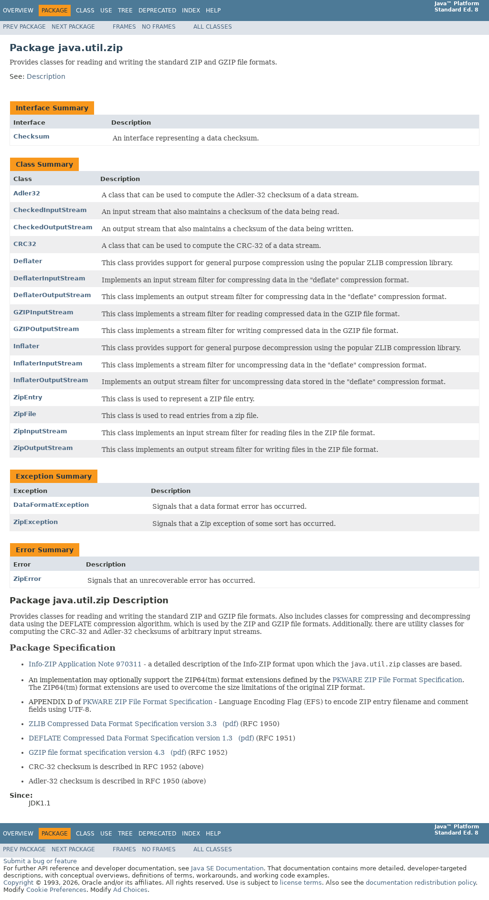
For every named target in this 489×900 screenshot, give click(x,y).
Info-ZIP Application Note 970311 (86, 664)
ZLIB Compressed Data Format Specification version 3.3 (123, 724)
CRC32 (24, 243)
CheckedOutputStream (53, 227)
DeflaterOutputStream (52, 295)
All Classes (212, 26)
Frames (124, 26)
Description (46, 76)
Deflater (27, 261)
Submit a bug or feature (40, 861)
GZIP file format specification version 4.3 (97, 752)
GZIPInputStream (43, 312)
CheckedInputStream (50, 210)
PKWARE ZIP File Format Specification (397, 680)
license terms (301, 882)
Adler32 (26, 193)
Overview (18, 10)
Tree (125, 10)
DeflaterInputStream (49, 278)
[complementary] (56, 889)
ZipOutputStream (43, 447)
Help (213, 10)
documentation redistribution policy (421, 882)
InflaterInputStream (48, 363)
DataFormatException (51, 504)
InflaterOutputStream (50, 380)
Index (191, 10)
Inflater (26, 346)
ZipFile (24, 414)
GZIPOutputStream (46, 328)
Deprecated (157, 10)
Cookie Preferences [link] (56, 889)
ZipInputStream (40, 431)
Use (106, 10)
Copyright (18, 882)
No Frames (159, 26)
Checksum (31, 136)
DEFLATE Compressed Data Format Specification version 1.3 (131, 738)
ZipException (35, 521)
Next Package (73, 26)
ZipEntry (27, 397)
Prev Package (24, 26)
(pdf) (230, 724)
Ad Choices (130, 889)
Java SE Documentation (227, 868)
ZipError (27, 578)
